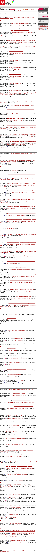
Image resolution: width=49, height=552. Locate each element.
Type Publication (41, 21)
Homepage (2, 5)
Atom (25, 9)
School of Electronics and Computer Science (27, 550)
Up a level (2, 8)
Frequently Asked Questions (13, 5)
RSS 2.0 (31, 9)
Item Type (18, 10)
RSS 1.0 (28, 9)
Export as (1, 9)
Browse (6, 5)
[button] (12, 9)
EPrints (15, 550)
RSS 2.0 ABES (35, 9)
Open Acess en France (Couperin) (43, 26)
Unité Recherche (41, 22)
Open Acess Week (41, 27)
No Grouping (24, 10)
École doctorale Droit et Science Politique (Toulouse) (23, 107)
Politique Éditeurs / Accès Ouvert (43, 28)
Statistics (19, 5)
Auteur (40, 20)
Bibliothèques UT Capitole (42, 25)
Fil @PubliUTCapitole (42, 29)
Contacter (1, 549)
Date (21, 10)
